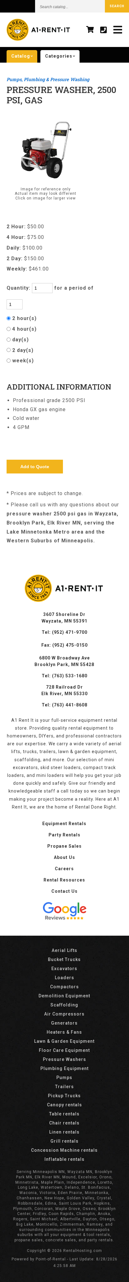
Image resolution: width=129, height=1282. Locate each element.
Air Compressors (64, 1013)
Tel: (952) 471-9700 (64, 632)
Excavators (64, 968)
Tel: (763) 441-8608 (64, 704)
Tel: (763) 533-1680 (64, 675)
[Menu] (117, 30)
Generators (64, 1023)
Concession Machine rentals (64, 1150)
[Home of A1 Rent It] (64, 600)
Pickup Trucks (64, 1095)
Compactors (64, 986)
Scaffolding (64, 1004)
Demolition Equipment (64, 995)
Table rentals (64, 1113)
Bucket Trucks (64, 959)
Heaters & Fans (64, 1032)
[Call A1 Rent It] (103, 30)
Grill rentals (64, 1141)
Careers (64, 868)
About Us (64, 857)
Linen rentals (64, 1132)
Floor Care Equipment (64, 1050)
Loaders (64, 977)
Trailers (64, 1086)
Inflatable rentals (64, 1159)
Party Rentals (64, 834)
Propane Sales (64, 846)
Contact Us (64, 891)
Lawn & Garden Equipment (64, 1041)
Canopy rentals (64, 1104)
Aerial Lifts (64, 950)
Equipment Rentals (64, 823)
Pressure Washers (64, 1059)
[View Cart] (90, 29)
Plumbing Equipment (64, 1068)
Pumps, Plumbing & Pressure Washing (48, 79)
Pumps (64, 1077)
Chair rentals (64, 1122)
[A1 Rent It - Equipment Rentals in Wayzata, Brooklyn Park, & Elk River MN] (39, 39)
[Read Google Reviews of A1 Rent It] (64, 912)
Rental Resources (64, 879)
